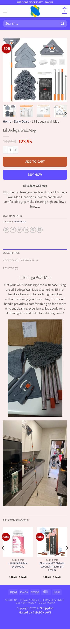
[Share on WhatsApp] (6, 230)
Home (7, 121)
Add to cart (35, 161)
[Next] (60, 69)
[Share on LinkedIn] (40, 230)
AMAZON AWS (42, 612)
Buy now (35, 174)
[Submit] (62, 23)
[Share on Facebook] (13, 230)
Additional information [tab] (20, 260)
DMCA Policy (46, 602)
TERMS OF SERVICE (53, 599)
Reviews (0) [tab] (10, 268)
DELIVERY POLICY (26, 602)
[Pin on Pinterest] (33, 230)
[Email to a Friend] (26, 230)
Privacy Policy (29, 599)
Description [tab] (11, 252)
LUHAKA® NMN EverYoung (18, 565)
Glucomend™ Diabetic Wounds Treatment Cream (52, 566)
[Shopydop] (35, 11)
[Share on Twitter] (20, 230)
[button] (5, 11)
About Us (11, 599)
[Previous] (9, 69)
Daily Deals (21, 121)
